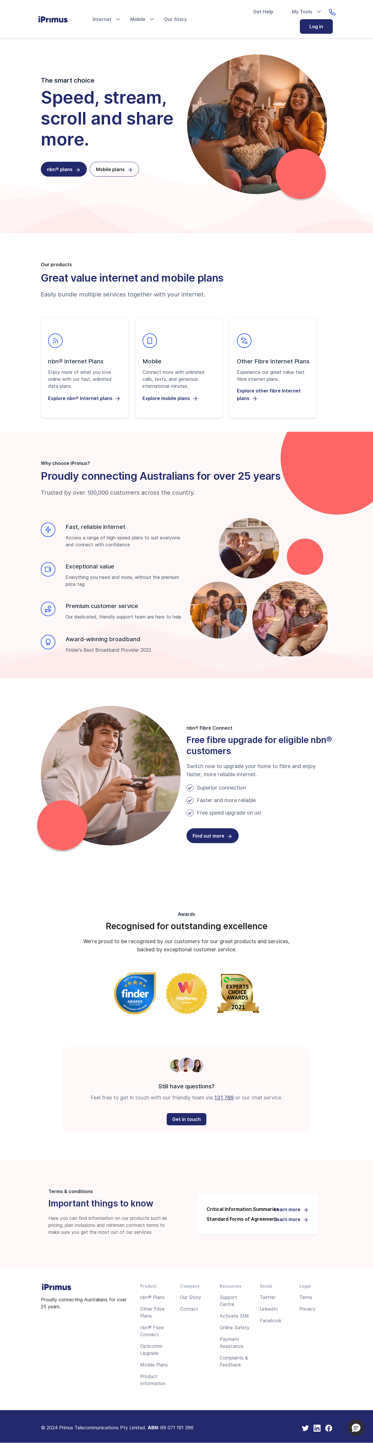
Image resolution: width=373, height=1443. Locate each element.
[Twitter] (305, 1427)
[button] (356, 1427)
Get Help (263, 12)
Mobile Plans (154, 1365)
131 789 (224, 1097)
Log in (316, 26)
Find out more (208, 836)
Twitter (267, 1297)
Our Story (175, 19)
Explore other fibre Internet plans (269, 394)
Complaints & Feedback (234, 1361)
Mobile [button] (137, 19)
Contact (189, 1309)
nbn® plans (60, 169)
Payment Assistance (231, 1342)
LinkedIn (269, 1309)
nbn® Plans (152, 1297)
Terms (305, 1297)
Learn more (287, 1209)
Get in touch (186, 1119)
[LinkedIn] (317, 1427)
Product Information (153, 1379)
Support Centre (228, 1300)
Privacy (307, 1309)
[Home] (58, 19)
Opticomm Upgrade (151, 1349)
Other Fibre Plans (152, 1312)
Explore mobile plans (166, 398)
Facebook (270, 1320)
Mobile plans (110, 169)
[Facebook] (328, 1427)
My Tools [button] (302, 12)
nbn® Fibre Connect (152, 1331)
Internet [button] (102, 19)
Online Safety (234, 1327)
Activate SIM (234, 1316)
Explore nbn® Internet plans (80, 398)
